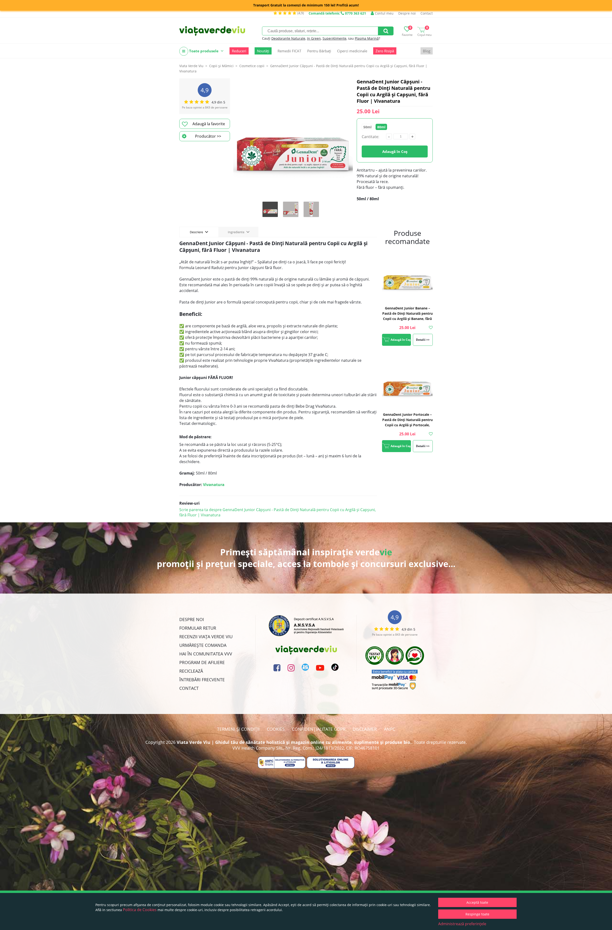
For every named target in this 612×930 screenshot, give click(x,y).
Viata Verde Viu (191, 66)
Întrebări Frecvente (202, 679)
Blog (426, 51)
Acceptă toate (477, 902)
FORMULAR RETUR (197, 628)
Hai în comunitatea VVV (205, 654)
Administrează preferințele (462, 923)
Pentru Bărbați (319, 51)
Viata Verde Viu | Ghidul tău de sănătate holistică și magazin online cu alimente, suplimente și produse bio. (294, 742)
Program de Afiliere (202, 662)
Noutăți (263, 51)
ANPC (389, 729)
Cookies (276, 729)
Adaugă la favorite (208, 123)
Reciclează (191, 671)
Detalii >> (423, 340)
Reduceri (239, 51)
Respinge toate (477, 914)
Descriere (197, 232)
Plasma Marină (367, 38)
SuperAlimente (334, 38)
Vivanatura (213, 484)
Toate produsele (203, 51)
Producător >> (208, 136)
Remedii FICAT (289, 51)
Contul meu (383, 13)
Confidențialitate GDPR (318, 729)
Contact (427, 13)
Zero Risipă (385, 51)
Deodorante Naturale (288, 38)
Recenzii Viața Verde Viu (206, 636)
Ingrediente (236, 232)
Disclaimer (365, 729)
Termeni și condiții (238, 729)
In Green (314, 38)
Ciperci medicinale (352, 51)
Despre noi (407, 13)
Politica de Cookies (140, 909)
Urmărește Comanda (202, 645)
